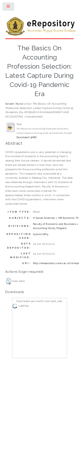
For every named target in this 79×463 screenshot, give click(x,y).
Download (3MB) (26, 137)
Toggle (8, 7)
